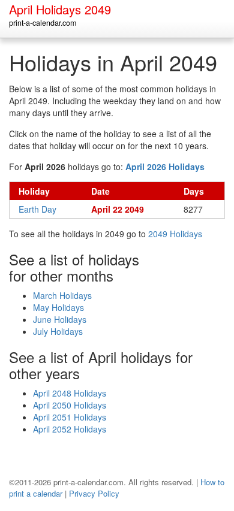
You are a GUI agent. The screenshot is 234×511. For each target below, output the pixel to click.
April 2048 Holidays (69, 393)
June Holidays (59, 319)
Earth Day (37, 209)
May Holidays (58, 307)
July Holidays (58, 331)
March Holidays (62, 295)
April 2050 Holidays (69, 405)
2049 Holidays (175, 234)
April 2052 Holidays (69, 429)
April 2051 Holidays (69, 417)
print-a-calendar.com (42, 22)
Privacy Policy (94, 493)
